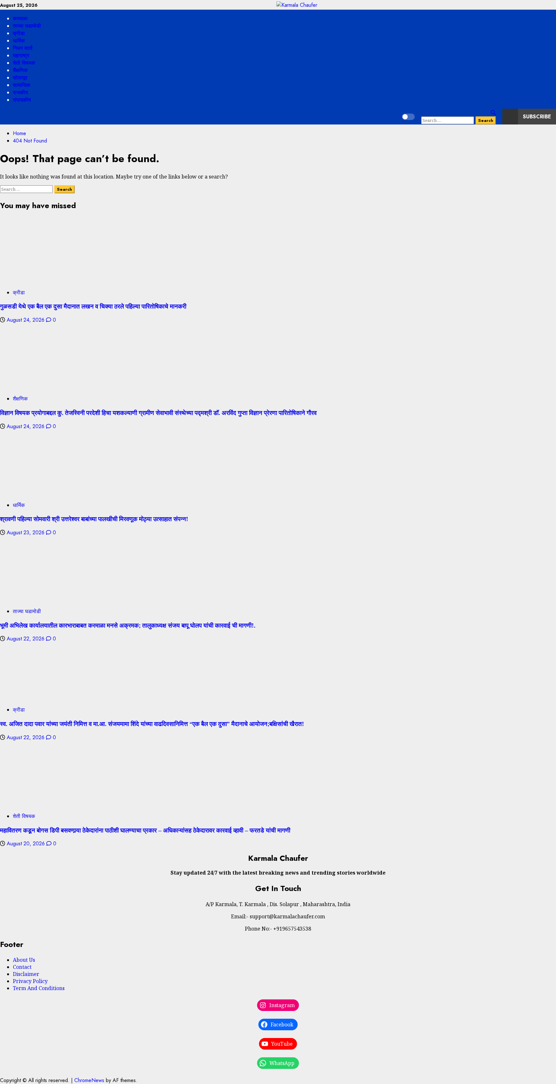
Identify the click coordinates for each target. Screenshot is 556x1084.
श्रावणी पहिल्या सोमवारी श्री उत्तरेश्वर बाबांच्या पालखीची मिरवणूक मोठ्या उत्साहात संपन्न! (94, 519)
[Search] (493, 112)
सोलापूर (20, 77)
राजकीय (20, 92)
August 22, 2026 (26, 638)
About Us (24, 959)
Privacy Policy (30, 981)
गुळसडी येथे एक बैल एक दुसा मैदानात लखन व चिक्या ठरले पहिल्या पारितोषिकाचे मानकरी (93, 306)
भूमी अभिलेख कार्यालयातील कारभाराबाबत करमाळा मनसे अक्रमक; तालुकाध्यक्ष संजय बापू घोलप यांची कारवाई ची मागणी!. (127, 625)
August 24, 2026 (26, 320)
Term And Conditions (39, 988)
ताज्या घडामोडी (27, 26)
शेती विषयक (24, 63)
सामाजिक (21, 85)
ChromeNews (89, 1080)
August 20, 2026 (26, 843)
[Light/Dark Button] (408, 117)
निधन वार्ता (22, 48)
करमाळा (20, 18)
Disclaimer (26, 974)
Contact (22, 966)
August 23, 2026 (26, 532)
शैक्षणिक (20, 70)
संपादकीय (22, 100)
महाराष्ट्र (21, 55)
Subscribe (537, 116)
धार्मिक (19, 40)
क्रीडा (19, 33)
